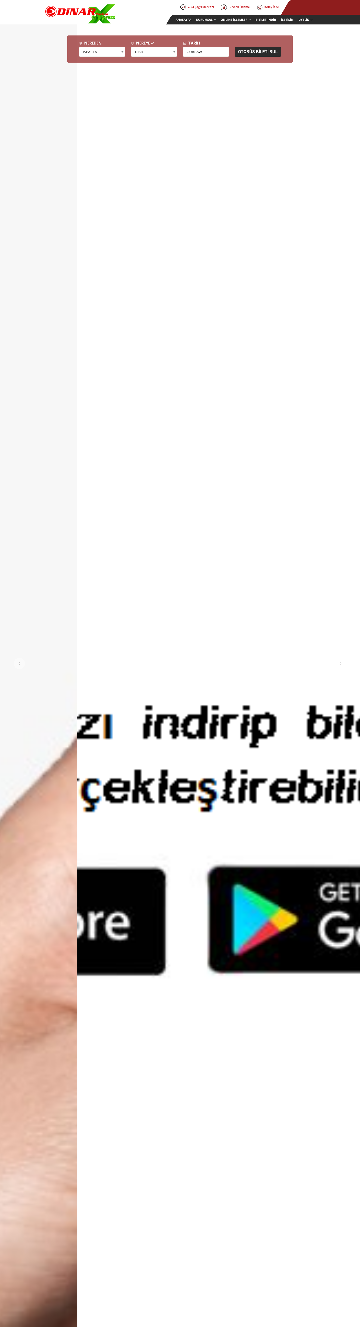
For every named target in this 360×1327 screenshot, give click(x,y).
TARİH (193, 43)
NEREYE (143, 43)
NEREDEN (92, 43)
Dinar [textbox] (139, 51)
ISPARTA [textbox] (90, 51)
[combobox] (102, 52)
